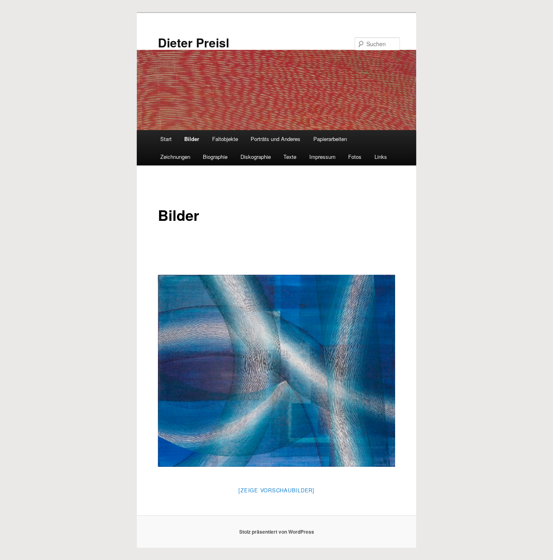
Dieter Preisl (193, 42)
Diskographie (255, 156)
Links (380, 156)
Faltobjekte (225, 139)
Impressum (322, 156)
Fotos (355, 156)
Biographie (215, 156)
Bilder (191, 139)
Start (166, 139)
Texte (289, 156)
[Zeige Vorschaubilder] (276, 490)
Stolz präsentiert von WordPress (276, 531)
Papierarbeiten (330, 139)
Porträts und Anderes (275, 139)
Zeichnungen (175, 156)
